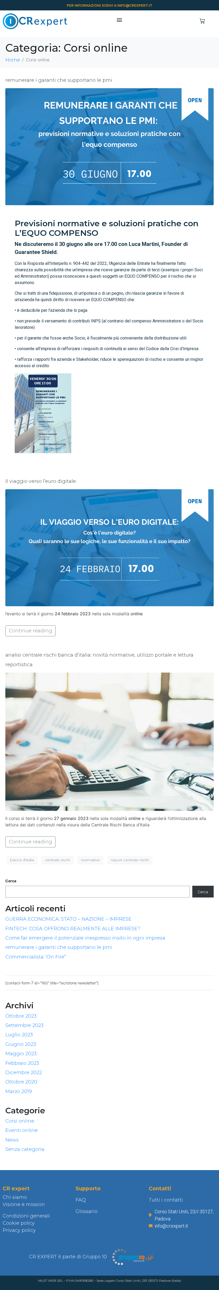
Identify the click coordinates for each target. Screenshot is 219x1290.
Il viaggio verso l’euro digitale (40, 481)
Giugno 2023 (20, 1044)
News (12, 1140)
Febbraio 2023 (22, 1063)
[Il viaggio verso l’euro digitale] (109, 547)
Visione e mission (24, 1204)
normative (90, 860)
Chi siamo (15, 1197)
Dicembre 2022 (23, 1072)
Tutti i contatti (166, 1200)
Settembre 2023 (24, 1025)
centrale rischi (57, 860)
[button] (119, 19)
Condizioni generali (26, 1216)
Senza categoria (24, 1149)
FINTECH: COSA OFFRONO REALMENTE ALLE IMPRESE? (72, 929)
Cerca (10, 881)
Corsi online (19, 1121)
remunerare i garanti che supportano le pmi (58, 80)
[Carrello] (202, 21)
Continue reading (30, 631)
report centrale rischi (130, 860)
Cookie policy (19, 1223)
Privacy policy (19, 1230)
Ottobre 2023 (21, 1016)
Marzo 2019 (18, 1091)
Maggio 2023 (21, 1054)
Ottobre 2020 (21, 1082)
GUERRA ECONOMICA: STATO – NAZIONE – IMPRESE (68, 919)
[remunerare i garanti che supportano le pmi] (109, 146)
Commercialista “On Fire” (35, 957)
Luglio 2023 (19, 1035)
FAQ (81, 1200)
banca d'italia (22, 860)
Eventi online (21, 1130)
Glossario (86, 1211)
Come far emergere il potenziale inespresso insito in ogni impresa (85, 938)
